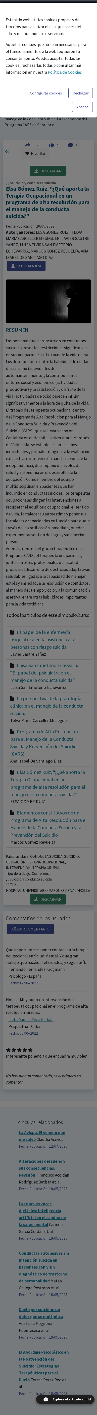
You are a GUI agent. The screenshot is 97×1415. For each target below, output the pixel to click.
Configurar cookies (46, 93)
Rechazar (81, 93)
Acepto (82, 106)
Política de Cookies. (65, 72)
